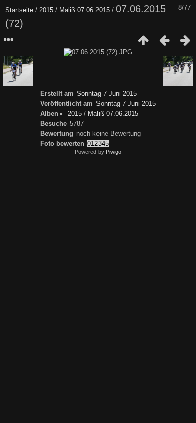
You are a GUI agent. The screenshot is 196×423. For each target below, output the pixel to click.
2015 (46, 10)
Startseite (19, 10)
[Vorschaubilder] (143, 40)
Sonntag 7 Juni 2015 (107, 93)
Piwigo (113, 152)
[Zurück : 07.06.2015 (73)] (164, 40)
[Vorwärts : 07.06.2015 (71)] (185, 40)
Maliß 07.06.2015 (84, 10)
